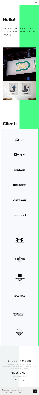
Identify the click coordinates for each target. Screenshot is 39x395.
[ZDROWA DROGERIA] (19, 64)
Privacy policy (19, 380)
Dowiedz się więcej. (16, 392)
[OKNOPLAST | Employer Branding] (19, 90)
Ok (35, 391)
